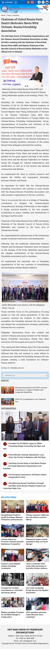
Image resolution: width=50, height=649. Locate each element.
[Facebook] (39, 2)
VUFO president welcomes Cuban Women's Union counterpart (36, 614)
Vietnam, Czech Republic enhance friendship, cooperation (10, 566)
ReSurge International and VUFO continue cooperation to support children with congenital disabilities (31, 390)
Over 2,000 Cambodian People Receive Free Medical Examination (37, 590)
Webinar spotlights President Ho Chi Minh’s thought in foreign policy (12, 614)
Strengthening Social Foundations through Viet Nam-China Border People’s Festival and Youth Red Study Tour (24, 485)
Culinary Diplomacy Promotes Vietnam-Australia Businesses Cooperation (12, 541)
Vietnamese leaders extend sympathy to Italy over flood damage (37, 541)
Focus (5, 380)
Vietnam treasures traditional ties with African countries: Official (37, 517)
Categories (8, 2)
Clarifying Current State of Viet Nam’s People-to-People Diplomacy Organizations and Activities (24, 466)
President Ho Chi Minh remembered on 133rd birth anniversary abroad (11, 590)
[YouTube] (47, 2)
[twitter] (43, 2)
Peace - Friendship (13, 15)
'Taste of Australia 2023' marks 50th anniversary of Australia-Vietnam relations (36, 566)
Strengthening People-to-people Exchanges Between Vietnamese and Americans (12, 517)
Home (3, 15)
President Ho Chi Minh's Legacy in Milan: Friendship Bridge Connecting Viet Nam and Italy (24, 446)
